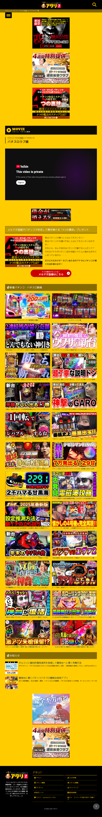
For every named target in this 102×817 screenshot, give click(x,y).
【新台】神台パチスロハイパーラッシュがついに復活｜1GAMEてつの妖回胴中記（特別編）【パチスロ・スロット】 (27, 617)
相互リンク (40, 792)
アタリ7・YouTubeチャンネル (46, 797)
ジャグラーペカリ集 (74, 320)
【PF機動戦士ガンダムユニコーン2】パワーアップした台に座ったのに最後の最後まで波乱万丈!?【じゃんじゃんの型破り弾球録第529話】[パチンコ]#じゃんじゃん (27, 587)
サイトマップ (73, 787)
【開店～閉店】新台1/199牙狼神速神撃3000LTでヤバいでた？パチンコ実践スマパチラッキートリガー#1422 (27, 409)
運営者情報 (72, 792)
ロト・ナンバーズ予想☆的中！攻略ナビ (81, 798)
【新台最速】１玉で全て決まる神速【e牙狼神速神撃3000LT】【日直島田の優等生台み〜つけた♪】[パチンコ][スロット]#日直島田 (74, 409)
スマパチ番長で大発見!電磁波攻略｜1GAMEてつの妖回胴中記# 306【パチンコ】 (74, 498)
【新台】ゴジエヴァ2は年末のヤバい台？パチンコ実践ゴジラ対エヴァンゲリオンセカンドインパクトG (27, 558)
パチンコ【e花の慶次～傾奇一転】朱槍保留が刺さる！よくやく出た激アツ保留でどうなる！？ (27, 647)
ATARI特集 (72, 778)
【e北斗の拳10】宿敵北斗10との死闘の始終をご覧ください (74, 647)
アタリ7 (38, 778)
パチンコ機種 (40, 783)
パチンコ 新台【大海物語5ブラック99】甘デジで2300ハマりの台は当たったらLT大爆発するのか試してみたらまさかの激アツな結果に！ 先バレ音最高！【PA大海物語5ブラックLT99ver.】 (27, 498)
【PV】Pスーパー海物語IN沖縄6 (27, 320)
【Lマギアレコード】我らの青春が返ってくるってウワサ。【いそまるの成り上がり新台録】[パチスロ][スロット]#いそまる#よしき (74, 350)
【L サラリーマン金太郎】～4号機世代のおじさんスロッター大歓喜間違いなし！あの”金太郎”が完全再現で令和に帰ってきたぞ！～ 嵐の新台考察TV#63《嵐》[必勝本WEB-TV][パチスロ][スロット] (74, 528)
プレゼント (39, 787)
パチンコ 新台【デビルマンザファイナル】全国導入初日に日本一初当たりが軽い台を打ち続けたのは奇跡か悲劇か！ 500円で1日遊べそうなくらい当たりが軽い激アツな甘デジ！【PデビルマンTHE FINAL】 (74, 469)
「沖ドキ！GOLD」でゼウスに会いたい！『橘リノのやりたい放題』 (74, 439)
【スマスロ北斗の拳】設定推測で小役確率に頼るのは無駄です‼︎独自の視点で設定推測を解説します (27, 528)
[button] (8, 15)
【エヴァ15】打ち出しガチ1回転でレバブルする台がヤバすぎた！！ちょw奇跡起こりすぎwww (27, 439)
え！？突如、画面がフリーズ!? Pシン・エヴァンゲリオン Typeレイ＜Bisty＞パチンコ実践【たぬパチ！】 (74, 587)
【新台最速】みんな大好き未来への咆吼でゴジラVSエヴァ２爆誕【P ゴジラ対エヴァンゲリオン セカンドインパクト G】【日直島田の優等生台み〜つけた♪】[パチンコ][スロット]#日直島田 (74, 558)
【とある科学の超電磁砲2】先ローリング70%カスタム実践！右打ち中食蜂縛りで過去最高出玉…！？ (74, 617)
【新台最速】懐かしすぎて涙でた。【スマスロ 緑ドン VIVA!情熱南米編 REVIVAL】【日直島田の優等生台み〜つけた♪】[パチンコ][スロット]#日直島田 (74, 379)
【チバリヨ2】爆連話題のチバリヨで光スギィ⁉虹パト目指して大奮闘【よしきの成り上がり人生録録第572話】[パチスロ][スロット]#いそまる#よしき (27, 469)
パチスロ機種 (73, 783)
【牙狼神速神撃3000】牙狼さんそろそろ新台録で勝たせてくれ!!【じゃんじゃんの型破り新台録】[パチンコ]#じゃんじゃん (27, 379)
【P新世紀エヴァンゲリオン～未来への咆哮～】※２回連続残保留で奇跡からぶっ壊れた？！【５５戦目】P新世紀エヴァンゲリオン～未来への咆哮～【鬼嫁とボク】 (27, 350)
